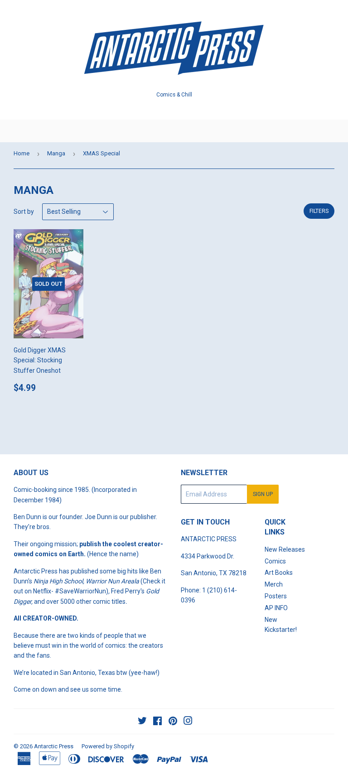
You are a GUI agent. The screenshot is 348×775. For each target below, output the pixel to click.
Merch (274, 584)
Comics (275, 561)
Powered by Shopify (108, 746)
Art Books (279, 572)
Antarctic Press (53, 746)
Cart (334, 131)
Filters (319, 211)
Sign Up (263, 494)
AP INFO (276, 607)
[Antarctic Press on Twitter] (142, 722)
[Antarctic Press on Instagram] (188, 722)
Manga (56, 153)
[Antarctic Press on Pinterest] (173, 722)
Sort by (24, 211)
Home (21, 153)
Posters (276, 596)
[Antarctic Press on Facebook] (157, 722)
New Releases (285, 549)
